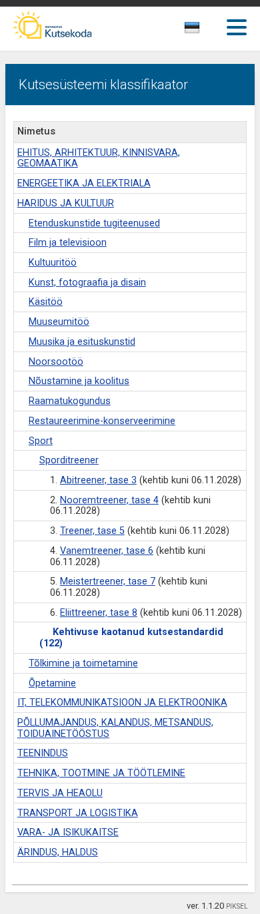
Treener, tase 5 (92, 531)
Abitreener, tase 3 (98, 480)
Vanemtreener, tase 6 (106, 551)
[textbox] (204, 30)
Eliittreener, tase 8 (98, 612)
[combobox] (207, 31)
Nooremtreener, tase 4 (109, 500)
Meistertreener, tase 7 (107, 581)
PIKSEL (237, 906)
